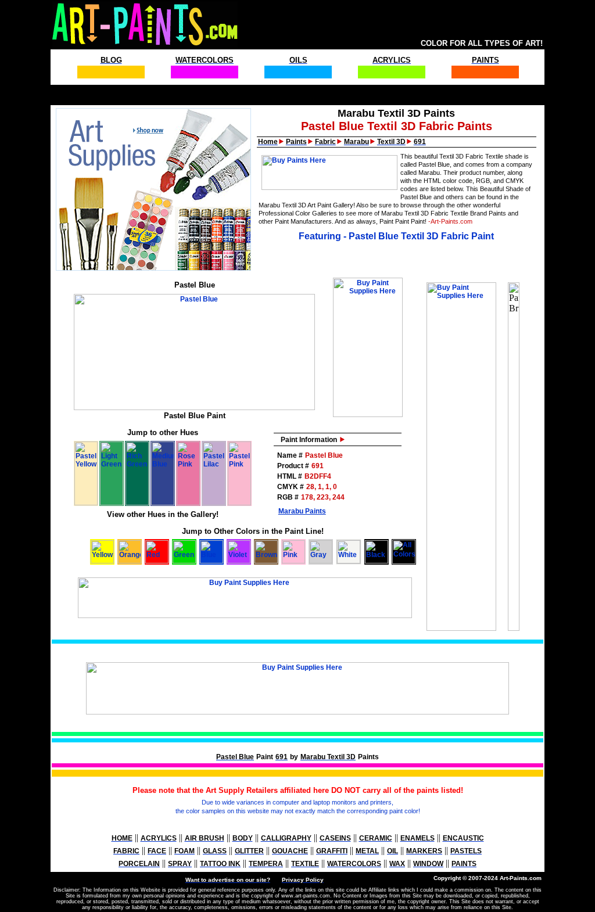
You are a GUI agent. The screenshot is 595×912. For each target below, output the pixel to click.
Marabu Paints (302, 511)
